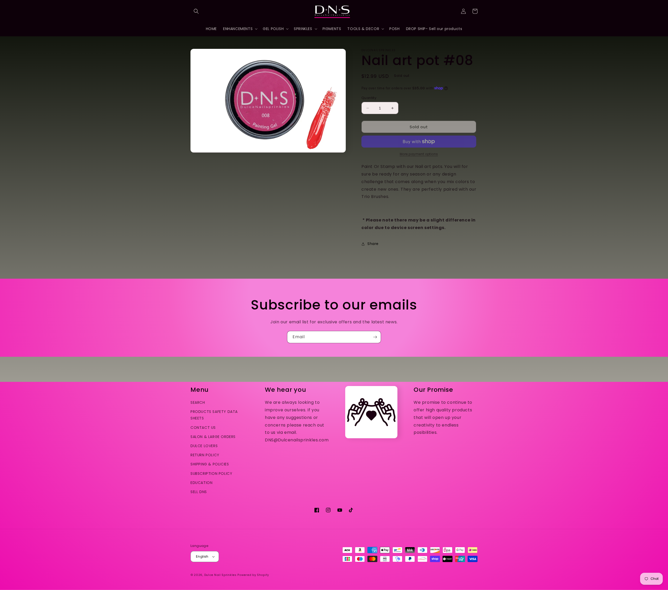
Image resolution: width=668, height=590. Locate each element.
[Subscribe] (375, 337)
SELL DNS (198, 491)
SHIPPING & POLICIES (209, 464)
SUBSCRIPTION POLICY (211, 473)
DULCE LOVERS (204, 445)
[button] (196, 11)
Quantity (368, 97)
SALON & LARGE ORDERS (213, 436)
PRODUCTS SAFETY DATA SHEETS (214, 415)
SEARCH (197, 402)
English (202, 556)
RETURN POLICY (204, 455)
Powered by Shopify (253, 575)
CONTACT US (203, 427)
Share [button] (373, 243)
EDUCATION (201, 482)
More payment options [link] (419, 154)
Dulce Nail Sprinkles (220, 575)
